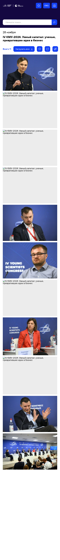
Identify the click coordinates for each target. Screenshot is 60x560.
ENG (47, 5)
